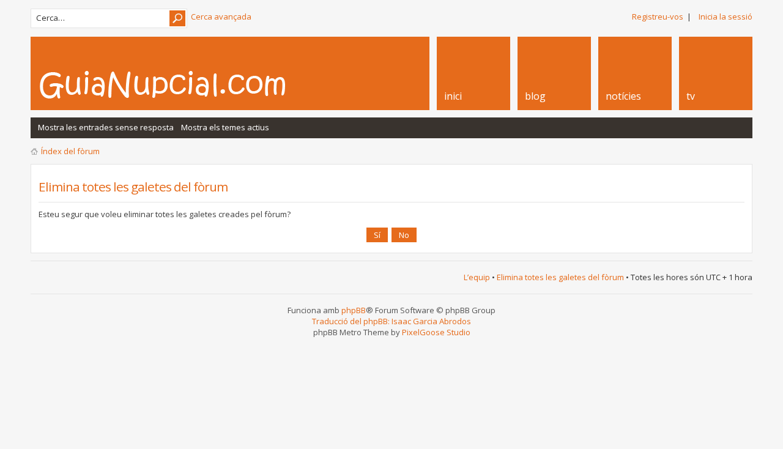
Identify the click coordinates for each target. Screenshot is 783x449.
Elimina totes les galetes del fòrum (560, 277)
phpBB (353, 310)
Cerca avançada (221, 16)
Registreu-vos (657, 16)
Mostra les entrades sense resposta (106, 127)
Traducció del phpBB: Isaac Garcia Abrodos (391, 321)
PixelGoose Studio (436, 332)
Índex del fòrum (70, 151)
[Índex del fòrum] (175, 84)
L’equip (477, 277)
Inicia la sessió (725, 16)
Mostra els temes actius (225, 127)
